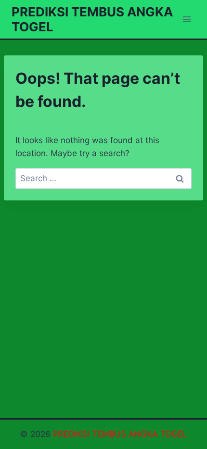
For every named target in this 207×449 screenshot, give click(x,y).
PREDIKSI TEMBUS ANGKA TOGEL (120, 434)
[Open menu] (186, 19)
